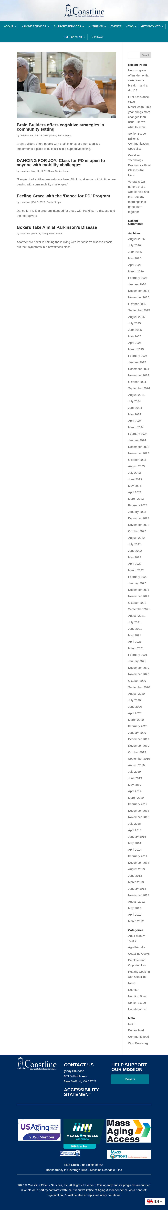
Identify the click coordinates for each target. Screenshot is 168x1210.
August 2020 (136, 693)
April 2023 (134, 492)
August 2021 (136, 615)
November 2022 (138, 524)
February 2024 (137, 433)
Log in (132, 1023)
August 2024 (136, 394)
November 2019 (138, 745)
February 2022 (137, 576)
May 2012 (134, 908)
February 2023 (137, 505)
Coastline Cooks (139, 953)
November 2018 (138, 817)
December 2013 (138, 862)
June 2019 (135, 778)
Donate (130, 1079)
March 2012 (136, 921)
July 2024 (134, 401)
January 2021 (137, 661)
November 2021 (138, 596)
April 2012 (134, 914)
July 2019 (134, 771)
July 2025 (134, 323)
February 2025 (137, 355)
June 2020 (135, 706)
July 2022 (134, 544)
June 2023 (135, 479)
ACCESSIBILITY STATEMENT (81, 1092)
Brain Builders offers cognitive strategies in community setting (60, 127)
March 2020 (136, 719)
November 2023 (138, 453)
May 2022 (134, 557)
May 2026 (134, 258)
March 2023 (136, 498)
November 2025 (138, 297)
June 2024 (135, 407)
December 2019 (138, 739)
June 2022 (135, 550)
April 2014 (134, 849)
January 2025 (137, 362)
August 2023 (136, 466)
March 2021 (136, 648)
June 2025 (135, 330)
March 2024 (136, 427)
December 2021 (138, 589)
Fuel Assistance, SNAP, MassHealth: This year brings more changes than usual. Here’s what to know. (139, 112)
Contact (97, 37)
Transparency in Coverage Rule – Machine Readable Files (83, 1170)
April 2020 (134, 713)
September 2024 (139, 388)
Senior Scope (64, 135)
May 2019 (134, 784)
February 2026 (137, 277)
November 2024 (138, 375)
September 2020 (139, 687)
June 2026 (135, 252)
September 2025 (139, 310)
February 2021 (137, 654)
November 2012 (138, 895)
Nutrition (96, 26)
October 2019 (137, 752)
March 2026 (136, 271)
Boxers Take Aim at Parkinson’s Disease (57, 227)
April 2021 (134, 641)
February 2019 (137, 804)
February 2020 (137, 726)
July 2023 (134, 472)
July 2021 (134, 622)
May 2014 (134, 843)
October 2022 (137, 531)
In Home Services (33, 26)
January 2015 (137, 836)
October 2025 (137, 304)
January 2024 (137, 440)
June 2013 (135, 875)
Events (116, 26)
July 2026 (134, 245)
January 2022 (137, 583)
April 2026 (134, 265)
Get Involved (151, 26)
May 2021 (134, 635)
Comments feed (138, 1036)
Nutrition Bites (137, 996)
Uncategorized (137, 1009)
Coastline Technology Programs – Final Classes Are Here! (139, 165)
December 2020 (138, 667)
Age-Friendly (136, 947)
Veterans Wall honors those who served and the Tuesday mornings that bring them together (138, 197)
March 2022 (136, 570)
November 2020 (138, 674)
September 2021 (139, 609)
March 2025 (136, 349)
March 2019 (136, 797)
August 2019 (136, 765)
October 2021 (137, 602)
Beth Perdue (26, 135)
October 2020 (137, 680)
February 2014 (137, 856)
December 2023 (138, 447)
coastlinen (25, 171)
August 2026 (136, 239)
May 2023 (134, 485)
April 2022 (134, 563)
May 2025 (134, 336)
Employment (73, 37)
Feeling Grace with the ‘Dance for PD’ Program (63, 195)
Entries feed (136, 1030)
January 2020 (137, 732)
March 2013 (136, 882)
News (130, 26)
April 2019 (134, 791)
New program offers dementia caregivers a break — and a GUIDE (138, 80)
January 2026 (137, 284)
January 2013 (137, 888)
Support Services (67, 26)
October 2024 (137, 382)
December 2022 (138, 518)
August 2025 (136, 317)
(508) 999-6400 (74, 1071)
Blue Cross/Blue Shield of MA (83, 1165)
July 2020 (134, 700)
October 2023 (137, 459)
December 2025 (138, 290)
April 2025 (134, 342)
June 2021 (135, 628)
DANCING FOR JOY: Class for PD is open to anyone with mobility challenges (61, 162)
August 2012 (136, 901)
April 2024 (134, 420)
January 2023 (137, 512)
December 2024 (138, 369)
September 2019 (139, 758)
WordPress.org (138, 1043)
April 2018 (134, 830)
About (8, 26)
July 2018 (134, 823)
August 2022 (136, 537)
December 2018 (138, 810)
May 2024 (134, 414)
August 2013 (136, 869)
